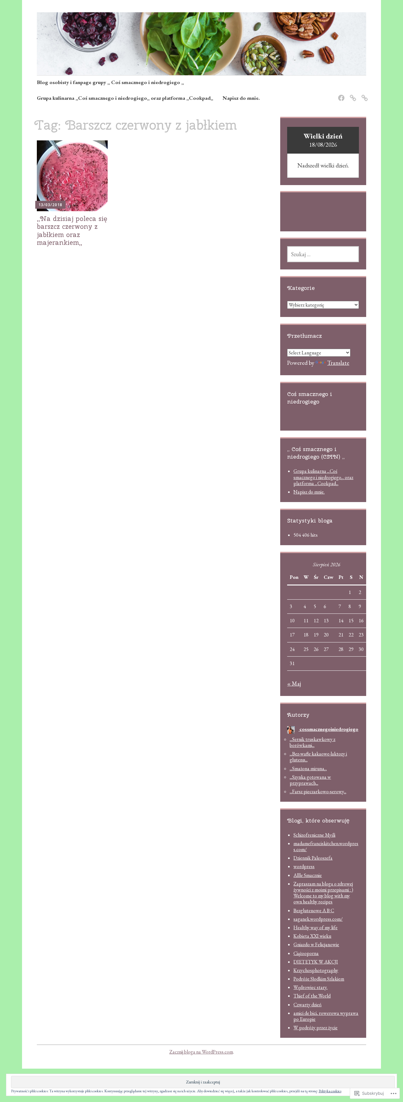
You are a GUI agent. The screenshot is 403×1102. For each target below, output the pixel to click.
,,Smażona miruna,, (308, 768)
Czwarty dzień (307, 1004)
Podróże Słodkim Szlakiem (318, 978)
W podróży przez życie (315, 1027)
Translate (338, 363)
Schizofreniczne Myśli (314, 835)
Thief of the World (312, 995)
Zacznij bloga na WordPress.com (201, 1051)
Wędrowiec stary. (310, 987)
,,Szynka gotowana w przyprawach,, (310, 780)
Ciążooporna (306, 953)
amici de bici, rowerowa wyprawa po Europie (325, 1016)
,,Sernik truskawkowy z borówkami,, (312, 742)
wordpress (304, 866)
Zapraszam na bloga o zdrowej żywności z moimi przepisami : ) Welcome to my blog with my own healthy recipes (323, 892)
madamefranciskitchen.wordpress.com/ (325, 846)
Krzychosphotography (315, 970)
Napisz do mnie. (241, 97)
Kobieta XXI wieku (312, 936)
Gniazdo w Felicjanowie (316, 944)
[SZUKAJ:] (323, 254)
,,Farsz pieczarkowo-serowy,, (318, 791)
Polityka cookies (330, 1091)
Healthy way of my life (315, 927)
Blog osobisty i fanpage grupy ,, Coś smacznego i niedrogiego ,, (110, 82)
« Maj (294, 683)
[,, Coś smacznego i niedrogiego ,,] (340, 94)
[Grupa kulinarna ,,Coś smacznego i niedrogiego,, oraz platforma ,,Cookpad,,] (352, 94)
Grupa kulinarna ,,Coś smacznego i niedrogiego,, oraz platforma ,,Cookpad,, (125, 97)
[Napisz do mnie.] (363, 94)
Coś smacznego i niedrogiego (309, 397)
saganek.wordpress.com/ (318, 919)
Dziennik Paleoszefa (312, 858)
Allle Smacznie (307, 875)
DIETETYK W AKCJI (315, 961)
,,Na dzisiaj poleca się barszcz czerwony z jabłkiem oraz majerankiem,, (72, 230)
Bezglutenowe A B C (313, 910)
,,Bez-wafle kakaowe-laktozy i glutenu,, (318, 756)
